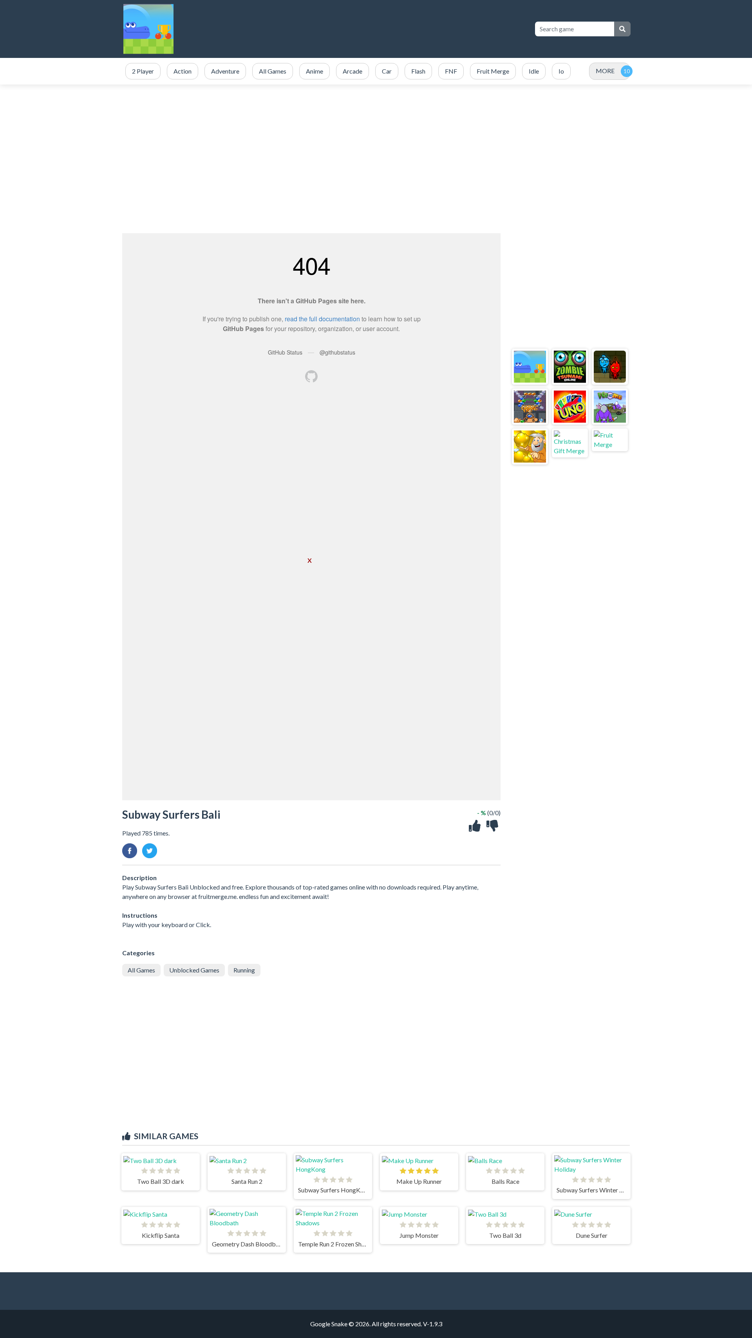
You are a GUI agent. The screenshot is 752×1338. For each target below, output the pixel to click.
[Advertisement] (384, 29)
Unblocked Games (194, 970)
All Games (141, 970)
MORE (605, 70)
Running (244, 970)
